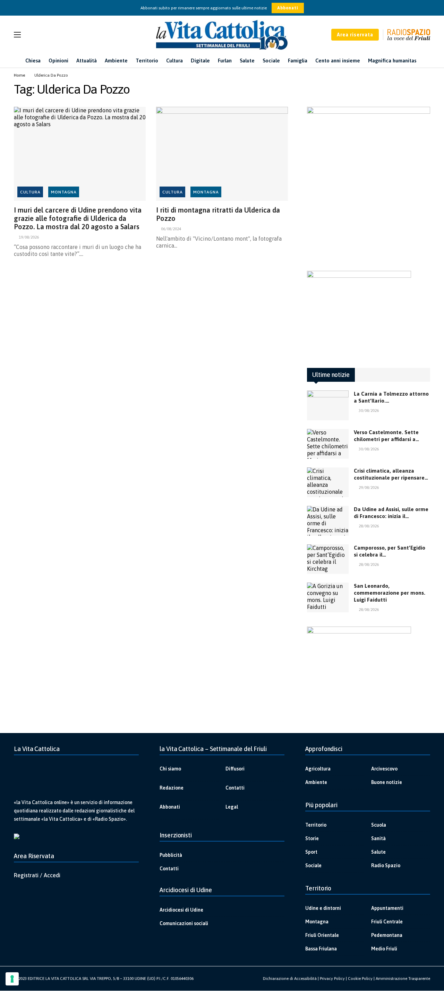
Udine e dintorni (323, 908)
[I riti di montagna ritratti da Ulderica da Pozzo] (222, 154)
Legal (231, 807)
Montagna (64, 192)
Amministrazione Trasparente (403, 978)
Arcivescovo (384, 769)
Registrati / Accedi (37, 875)
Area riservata (355, 34)
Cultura (30, 192)
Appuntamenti (387, 908)
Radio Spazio (385, 865)
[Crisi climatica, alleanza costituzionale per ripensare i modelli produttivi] (328, 482)
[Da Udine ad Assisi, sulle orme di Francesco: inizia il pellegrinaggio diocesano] (328, 521)
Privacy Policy (332, 978)
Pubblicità (171, 855)
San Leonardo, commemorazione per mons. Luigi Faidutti (389, 593)
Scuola (378, 825)
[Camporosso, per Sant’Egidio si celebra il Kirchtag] (328, 559)
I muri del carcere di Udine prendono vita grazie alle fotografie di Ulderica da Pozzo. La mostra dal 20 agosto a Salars (78, 218)
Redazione (171, 788)
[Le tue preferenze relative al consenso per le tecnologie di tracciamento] (12, 978)
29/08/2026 (369, 487)
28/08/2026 (369, 526)
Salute (378, 852)
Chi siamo (170, 769)
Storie (312, 838)
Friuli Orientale (322, 935)
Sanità (378, 838)
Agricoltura (318, 769)
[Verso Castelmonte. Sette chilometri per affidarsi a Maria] (328, 444)
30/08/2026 (369, 410)
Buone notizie (386, 782)
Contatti (235, 788)
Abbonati (287, 8)
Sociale (313, 865)
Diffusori (235, 769)
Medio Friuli (384, 948)
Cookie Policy (360, 978)
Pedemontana (386, 935)
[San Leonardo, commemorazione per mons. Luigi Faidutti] (328, 597)
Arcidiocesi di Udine (181, 910)
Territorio (315, 825)
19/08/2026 (29, 237)
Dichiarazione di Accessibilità (290, 978)
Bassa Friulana (321, 948)
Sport (311, 852)
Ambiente (316, 782)
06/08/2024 (171, 228)
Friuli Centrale (387, 921)
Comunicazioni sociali (184, 923)
